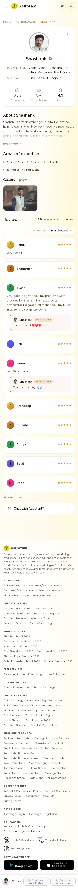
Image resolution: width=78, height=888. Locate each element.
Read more (10, 143)
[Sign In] (71, 6)
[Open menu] (6, 6)
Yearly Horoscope (44, 595)
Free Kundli (11, 674)
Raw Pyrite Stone (14, 763)
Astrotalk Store (13, 608)
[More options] (67, 34)
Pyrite (44, 748)
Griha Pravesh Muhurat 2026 (22, 661)
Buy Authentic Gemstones (20, 748)
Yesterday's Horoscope (44, 585)
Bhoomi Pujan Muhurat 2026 (22, 656)
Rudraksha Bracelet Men (19, 753)
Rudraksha (24, 738)
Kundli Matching (32, 674)
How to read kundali (39, 608)
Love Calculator (56, 674)
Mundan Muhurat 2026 (58, 661)
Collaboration (13, 715)
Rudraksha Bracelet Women (22, 758)
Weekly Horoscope (50, 590)
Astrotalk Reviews (15, 618)
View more (10, 497)
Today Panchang (41, 623)
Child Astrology (13, 700)
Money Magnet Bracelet (44, 763)
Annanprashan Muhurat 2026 (22, 641)
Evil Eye (8, 738)
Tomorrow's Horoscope (19, 590)
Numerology (49, 705)
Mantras (9, 710)
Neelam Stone (59, 768)
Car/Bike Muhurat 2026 (18, 651)
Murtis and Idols (54, 758)
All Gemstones (56, 778)
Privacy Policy (12, 796)
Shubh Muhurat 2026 (17, 636)
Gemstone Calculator (18, 743)
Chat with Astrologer (17, 613)
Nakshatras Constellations (21, 705)
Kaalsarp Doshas (15, 623)
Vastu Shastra (13, 720)
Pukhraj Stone (37, 768)
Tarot (28, 715)
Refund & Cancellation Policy (22, 791)
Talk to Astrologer (45, 613)
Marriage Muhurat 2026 (52, 651)
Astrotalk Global (14, 768)
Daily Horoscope (14, 585)
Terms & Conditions (57, 791)
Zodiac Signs (44, 715)
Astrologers (26, 21)
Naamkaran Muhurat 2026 (20, 646)
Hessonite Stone (14, 778)
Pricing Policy (12, 801)
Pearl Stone (36, 778)
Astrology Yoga (40, 618)
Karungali (40, 738)
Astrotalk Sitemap (15, 725)
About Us (48, 796)
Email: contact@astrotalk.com (23, 831)
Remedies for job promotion (36, 710)
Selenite (57, 748)
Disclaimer (32, 796)
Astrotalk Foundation (43, 725)
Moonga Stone (54, 773)
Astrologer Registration (44, 814)
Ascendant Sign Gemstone (44, 700)
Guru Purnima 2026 (37, 720)
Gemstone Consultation (50, 743)
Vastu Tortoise (60, 738)
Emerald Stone (31, 773)
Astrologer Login (14, 814)
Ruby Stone (11, 773)
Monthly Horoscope (16, 595)
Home (7, 21)
